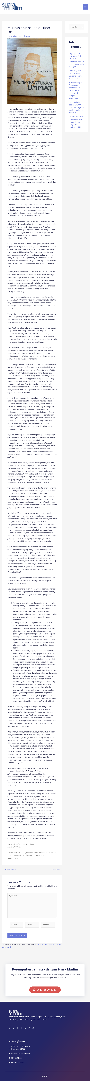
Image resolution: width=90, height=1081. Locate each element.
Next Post (57, 870)
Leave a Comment (14, 36)
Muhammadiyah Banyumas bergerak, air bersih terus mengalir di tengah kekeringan (75, 90)
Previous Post (9, 870)
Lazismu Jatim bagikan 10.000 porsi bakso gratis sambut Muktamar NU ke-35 (76, 107)
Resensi (27, 36)
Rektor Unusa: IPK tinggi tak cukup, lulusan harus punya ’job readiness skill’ (76, 121)
